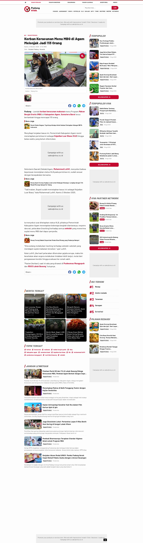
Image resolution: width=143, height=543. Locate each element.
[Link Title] (33, 374)
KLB (75, 136)
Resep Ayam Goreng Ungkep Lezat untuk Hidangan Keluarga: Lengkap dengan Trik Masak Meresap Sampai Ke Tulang (57, 184)
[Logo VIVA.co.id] (33, 9)
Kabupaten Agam (52, 114)
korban (43, 111)
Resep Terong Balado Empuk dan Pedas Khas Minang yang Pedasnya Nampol (55, 240)
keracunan (51, 111)
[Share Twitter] (74, 105)
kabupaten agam (32, 352)
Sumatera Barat (68, 114)
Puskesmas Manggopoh (74, 263)
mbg (71, 349)
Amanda (42, 49)
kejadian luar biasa (59, 352)
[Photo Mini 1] (27, 98)
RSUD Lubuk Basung (37, 266)
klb (70, 352)
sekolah (68, 228)
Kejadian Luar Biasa (63, 136)
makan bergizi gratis (59, 349)
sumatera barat (45, 352)
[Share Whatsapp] (79, 105)
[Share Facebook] (69, 105)
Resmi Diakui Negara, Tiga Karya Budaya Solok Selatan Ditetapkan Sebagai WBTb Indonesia (56, 126)
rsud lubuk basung (51, 355)
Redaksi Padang (34, 49)
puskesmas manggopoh (34, 355)
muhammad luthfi (79, 352)
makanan (61, 111)
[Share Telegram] (83, 105)
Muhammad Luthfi (62, 169)
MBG (39, 114)
